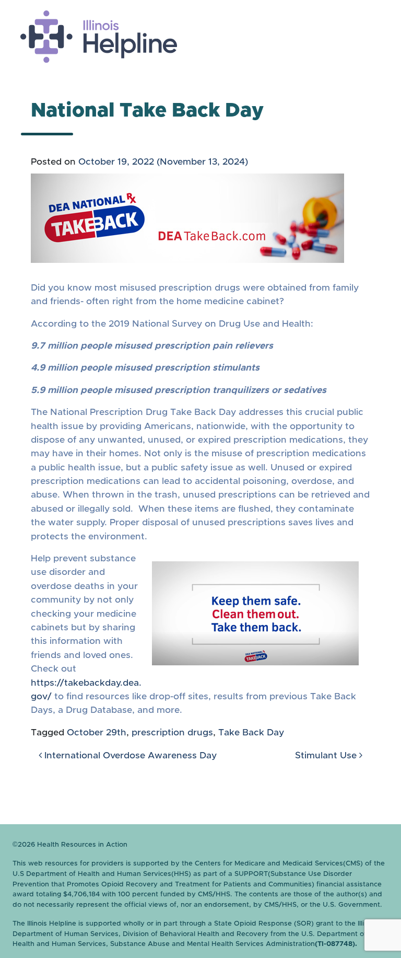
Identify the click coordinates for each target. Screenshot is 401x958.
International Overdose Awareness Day (129, 755)
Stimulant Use (327, 755)
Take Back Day (251, 732)
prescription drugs (172, 732)
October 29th (96, 732)
